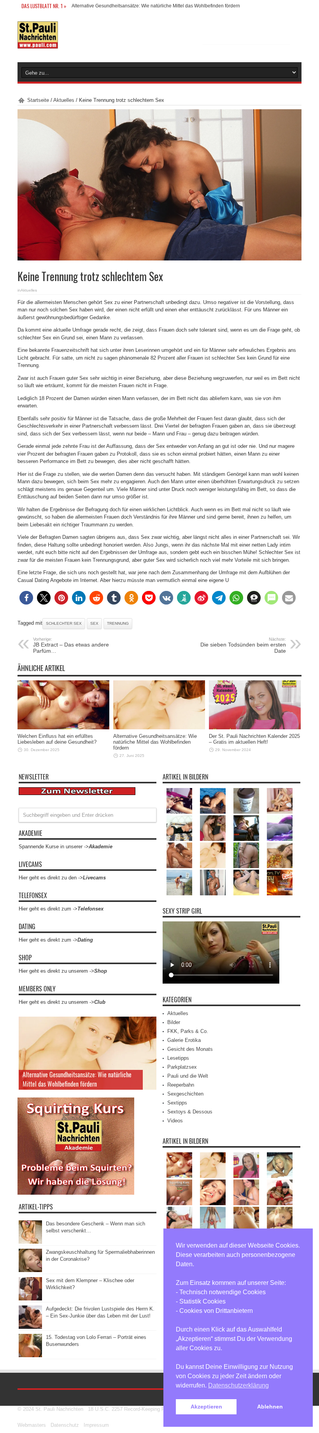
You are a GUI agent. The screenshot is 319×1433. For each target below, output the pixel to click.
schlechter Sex (64, 623)
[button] (26, 598)
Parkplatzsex (182, 1067)
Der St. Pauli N (87, 6)
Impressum (96, 1425)
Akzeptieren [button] (206, 1406)
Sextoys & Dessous (189, 1112)
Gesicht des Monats (190, 1049)
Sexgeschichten (185, 1094)
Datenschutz (65, 1425)
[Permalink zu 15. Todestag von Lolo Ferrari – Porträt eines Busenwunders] (30, 1355)
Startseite (38, 100)
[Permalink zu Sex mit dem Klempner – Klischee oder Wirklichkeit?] (30, 1299)
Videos (175, 1121)
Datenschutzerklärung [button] (238, 1385)
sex (94, 623)
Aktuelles (63, 100)
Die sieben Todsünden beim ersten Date (243, 645)
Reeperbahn (180, 1085)
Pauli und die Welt (187, 1076)
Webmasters (32, 1425)
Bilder (173, 1022)
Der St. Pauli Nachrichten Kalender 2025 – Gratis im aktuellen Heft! (254, 739)
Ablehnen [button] (270, 1406)
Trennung (118, 623)
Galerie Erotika (184, 1040)
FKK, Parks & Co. (187, 1031)
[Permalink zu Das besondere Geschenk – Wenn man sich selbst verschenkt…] (30, 1242)
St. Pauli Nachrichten (59, 1409)
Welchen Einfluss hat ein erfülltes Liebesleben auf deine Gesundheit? (57, 739)
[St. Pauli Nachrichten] (38, 42)
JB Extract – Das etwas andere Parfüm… (71, 645)
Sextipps (177, 1103)
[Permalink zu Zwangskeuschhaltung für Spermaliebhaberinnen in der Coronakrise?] (30, 1270)
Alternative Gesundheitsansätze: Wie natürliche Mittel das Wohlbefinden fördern (155, 742)
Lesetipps (178, 1058)
